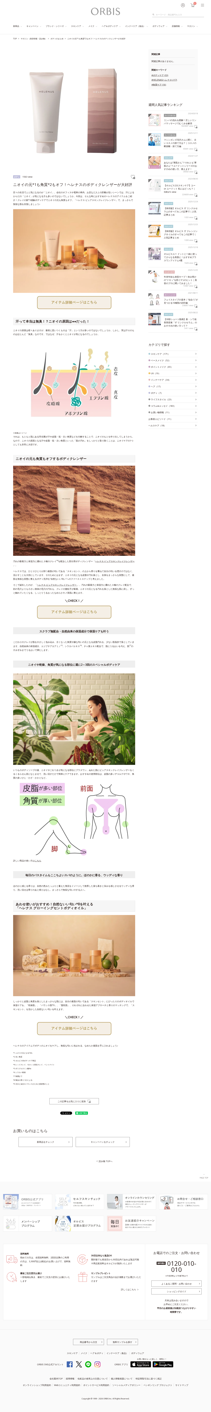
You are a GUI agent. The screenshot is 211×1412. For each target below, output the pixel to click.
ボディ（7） (157, 392)
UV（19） (155, 373)
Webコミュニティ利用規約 (67, 1385)
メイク (91, 26)
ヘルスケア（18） (157, 425)
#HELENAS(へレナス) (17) (164, 79)
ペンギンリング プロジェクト (157, 1385)
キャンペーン (32, 26)
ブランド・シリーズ (55, 26)
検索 (154, 14)
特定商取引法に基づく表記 (149, 1378)
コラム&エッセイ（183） (163, 405)
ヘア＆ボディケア (110, 26)
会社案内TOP (56, 1378)
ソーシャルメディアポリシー (126, 1385)
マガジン (191, 26)
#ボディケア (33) (160, 75)
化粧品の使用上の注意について (93, 1378)
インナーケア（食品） (135, 26)
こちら (38, 860)
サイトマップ (181, 1385)
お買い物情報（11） (161, 412)
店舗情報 (176, 26)
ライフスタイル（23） (162, 399)
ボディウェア (158, 26)
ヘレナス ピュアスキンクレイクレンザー (115, 561)
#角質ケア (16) (159, 84)
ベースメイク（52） (161, 360)
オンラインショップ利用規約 (37, 1385)
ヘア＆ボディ (96, 1353)
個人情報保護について (122, 1378)
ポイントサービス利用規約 (96, 1385)
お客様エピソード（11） (160, 419)
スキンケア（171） (160, 353)
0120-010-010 (181, 1266)
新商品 (16, 26)
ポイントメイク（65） (162, 366)
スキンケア (76, 26)
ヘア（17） (156, 386)
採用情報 (70, 1378)
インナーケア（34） (161, 379)
